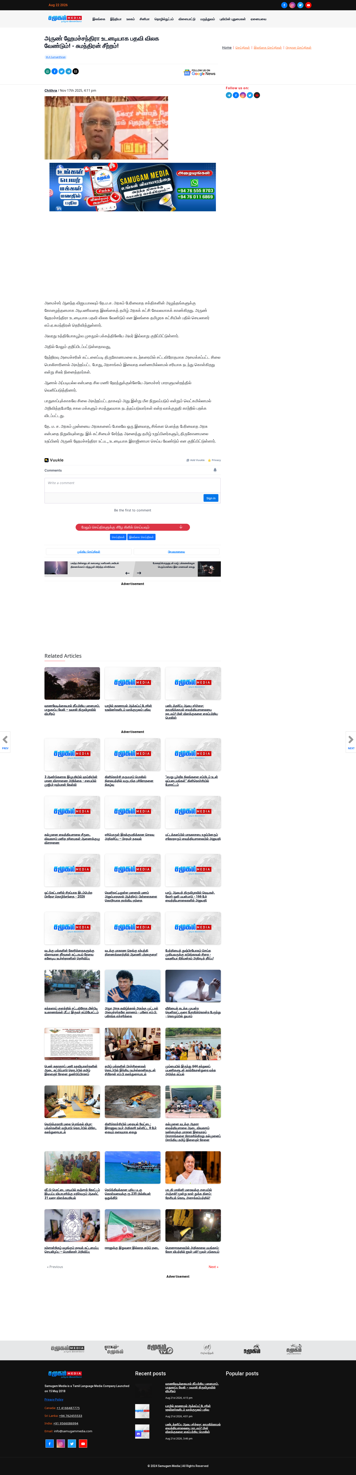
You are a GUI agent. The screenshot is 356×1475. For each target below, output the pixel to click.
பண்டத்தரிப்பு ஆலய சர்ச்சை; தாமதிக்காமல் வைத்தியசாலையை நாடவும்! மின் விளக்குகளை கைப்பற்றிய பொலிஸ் (191, 712)
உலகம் (130, 19)
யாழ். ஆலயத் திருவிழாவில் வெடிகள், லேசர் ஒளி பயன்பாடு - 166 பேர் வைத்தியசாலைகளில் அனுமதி (190, 896)
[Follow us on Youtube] (257, 95)
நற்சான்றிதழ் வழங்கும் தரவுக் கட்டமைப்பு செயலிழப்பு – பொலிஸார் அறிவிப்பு (71, 1250)
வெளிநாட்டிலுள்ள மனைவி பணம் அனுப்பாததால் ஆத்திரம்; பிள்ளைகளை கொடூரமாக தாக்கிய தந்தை (131, 896)
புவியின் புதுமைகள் (233, 19)
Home (227, 47)
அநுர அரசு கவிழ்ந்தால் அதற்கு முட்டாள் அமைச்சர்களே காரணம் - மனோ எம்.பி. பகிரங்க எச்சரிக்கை (131, 1012)
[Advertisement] (132, 253)
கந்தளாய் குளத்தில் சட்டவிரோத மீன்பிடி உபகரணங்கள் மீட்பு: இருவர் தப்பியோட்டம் (71, 1010)
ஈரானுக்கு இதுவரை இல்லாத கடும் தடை (132, 1248)
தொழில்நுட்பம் (164, 19)
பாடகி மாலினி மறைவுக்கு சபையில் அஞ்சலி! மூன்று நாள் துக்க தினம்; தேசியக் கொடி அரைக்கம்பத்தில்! (188, 1194)
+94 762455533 (70, 1416)
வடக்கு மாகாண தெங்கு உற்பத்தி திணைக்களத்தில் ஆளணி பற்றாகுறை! (131, 952)
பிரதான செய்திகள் (299, 47)
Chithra (50, 90)
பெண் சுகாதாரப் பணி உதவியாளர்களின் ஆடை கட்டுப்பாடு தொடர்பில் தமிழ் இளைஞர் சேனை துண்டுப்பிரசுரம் (70, 1070)
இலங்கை (99, 19)
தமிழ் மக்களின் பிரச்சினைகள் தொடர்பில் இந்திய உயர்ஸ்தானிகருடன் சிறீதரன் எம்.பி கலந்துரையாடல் (130, 1070)
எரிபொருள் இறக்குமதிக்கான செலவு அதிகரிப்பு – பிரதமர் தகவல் (129, 836)
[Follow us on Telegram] (229, 95)
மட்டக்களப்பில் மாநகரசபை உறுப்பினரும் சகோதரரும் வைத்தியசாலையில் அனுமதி (193, 836)
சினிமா (145, 19)
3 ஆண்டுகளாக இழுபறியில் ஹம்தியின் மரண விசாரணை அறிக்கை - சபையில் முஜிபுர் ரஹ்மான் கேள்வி (70, 781)
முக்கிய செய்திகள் (88, 552)
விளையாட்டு (187, 19)
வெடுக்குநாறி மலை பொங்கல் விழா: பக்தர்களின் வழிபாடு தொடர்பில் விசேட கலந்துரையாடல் (70, 1128)
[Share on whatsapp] (47, 71)
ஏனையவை (258, 19)
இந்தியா (116, 19)
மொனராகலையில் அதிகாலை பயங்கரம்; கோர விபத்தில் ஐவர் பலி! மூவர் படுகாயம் (192, 1250)
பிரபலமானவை (176, 552)
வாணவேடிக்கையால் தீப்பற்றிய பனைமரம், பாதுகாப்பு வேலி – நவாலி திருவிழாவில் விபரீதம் (72, 710)
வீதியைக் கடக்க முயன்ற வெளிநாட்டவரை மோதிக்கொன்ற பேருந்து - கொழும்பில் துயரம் (193, 1012)
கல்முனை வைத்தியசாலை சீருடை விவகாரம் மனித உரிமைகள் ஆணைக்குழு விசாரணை (72, 838)
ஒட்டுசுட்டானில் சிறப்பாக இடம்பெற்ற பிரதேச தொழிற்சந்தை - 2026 (68, 894)
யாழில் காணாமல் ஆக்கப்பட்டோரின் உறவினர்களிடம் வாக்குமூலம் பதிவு (128, 708)
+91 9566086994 (65, 1423)
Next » (213, 1267)
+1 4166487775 (68, 1408)
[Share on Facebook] (55, 71)
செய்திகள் (242, 47)
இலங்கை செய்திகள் (268, 47)
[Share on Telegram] (69, 71)
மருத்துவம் (207, 19)
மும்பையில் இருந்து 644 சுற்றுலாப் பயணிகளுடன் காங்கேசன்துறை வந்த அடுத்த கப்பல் (190, 1070)
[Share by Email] (76, 71)
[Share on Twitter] (62, 71)
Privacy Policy (53, 1399)
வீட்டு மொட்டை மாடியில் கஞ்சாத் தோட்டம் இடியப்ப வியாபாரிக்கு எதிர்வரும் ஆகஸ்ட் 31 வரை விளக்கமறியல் (72, 1194)
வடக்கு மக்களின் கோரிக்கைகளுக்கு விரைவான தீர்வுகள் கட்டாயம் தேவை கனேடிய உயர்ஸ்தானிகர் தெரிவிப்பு (69, 954)
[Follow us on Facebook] (236, 95)
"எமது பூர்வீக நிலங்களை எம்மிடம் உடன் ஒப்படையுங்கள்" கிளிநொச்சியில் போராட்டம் (191, 781)
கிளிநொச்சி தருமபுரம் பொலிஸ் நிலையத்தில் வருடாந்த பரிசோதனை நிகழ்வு (129, 781)
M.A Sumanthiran (56, 57)
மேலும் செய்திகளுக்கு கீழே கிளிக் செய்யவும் (115, 527)
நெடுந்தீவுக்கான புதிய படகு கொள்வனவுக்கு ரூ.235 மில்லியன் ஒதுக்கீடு (128, 1194)
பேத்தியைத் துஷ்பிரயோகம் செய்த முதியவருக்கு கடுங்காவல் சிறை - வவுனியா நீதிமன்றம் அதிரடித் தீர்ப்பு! (189, 954)
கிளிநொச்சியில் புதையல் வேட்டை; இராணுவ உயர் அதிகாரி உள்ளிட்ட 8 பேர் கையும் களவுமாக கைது (131, 1128)
